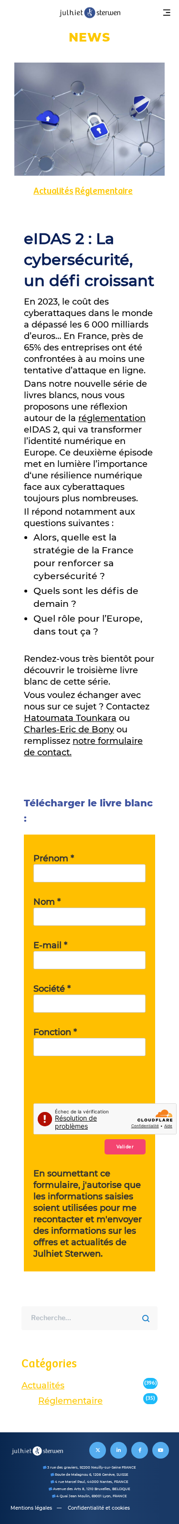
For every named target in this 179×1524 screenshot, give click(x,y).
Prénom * (53, 858)
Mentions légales (31, 1508)
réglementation (112, 418)
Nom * (47, 902)
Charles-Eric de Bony (69, 729)
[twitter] (97, 1450)
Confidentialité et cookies (99, 1508)
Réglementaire (104, 191)
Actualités (53, 191)
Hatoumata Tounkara (70, 718)
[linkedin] (118, 1450)
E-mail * (50, 945)
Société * (52, 989)
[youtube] (160, 1450)
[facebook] (139, 1450)
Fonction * (55, 1032)
